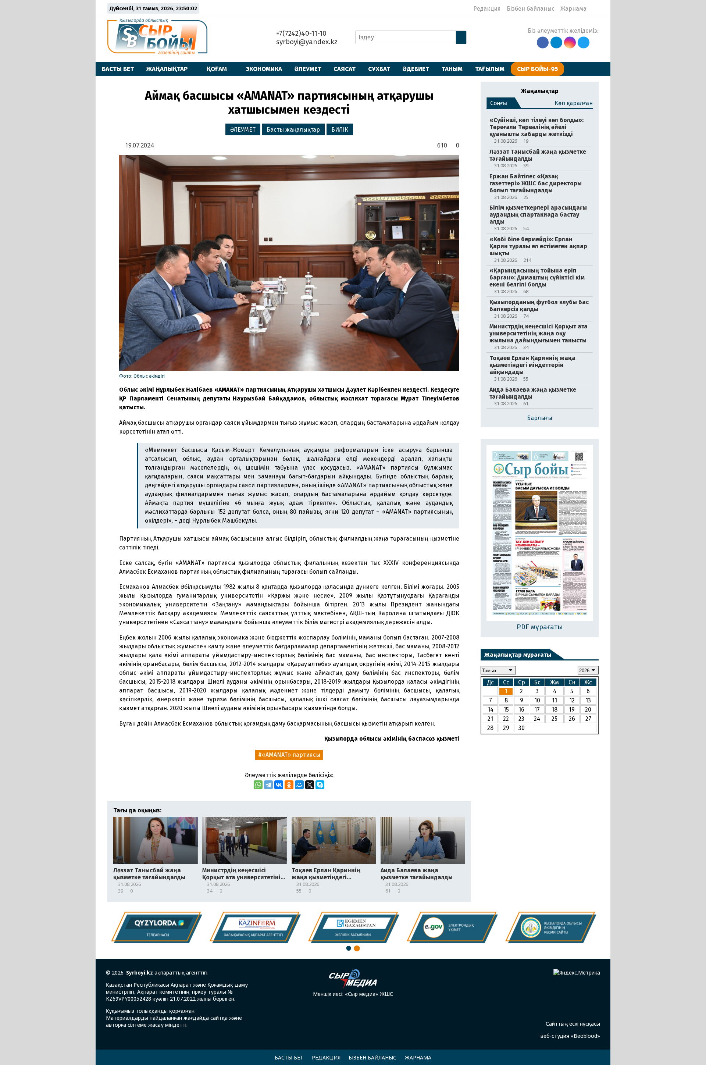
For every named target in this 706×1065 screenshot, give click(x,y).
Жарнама (573, 8)
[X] (309, 784)
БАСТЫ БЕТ (118, 68)
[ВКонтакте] (278, 784)
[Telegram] (268, 784)
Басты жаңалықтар (293, 129)
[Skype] (319, 784)
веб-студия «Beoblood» (570, 1035)
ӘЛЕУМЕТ (308, 68)
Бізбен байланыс (531, 8)
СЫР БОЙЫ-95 (537, 68)
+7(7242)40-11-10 (300, 33)
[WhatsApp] (258, 784)
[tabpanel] (551, 927)
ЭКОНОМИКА (264, 68)
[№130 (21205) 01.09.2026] (539, 533)
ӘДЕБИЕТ (416, 68)
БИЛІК (339, 129)
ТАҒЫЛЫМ (489, 68)
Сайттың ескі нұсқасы (573, 1023)
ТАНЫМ (452, 68)
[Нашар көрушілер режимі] (594, 8)
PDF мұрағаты (540, 627)
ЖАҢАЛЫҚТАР (167, 68)
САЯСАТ (345, 68)
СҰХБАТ (379, 68)
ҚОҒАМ (217, 68)
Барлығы (539, 417)
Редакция (487, 8)
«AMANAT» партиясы (291, 754)
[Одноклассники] (289, 784)
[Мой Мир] (299, 784)
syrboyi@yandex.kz (306, 42)
